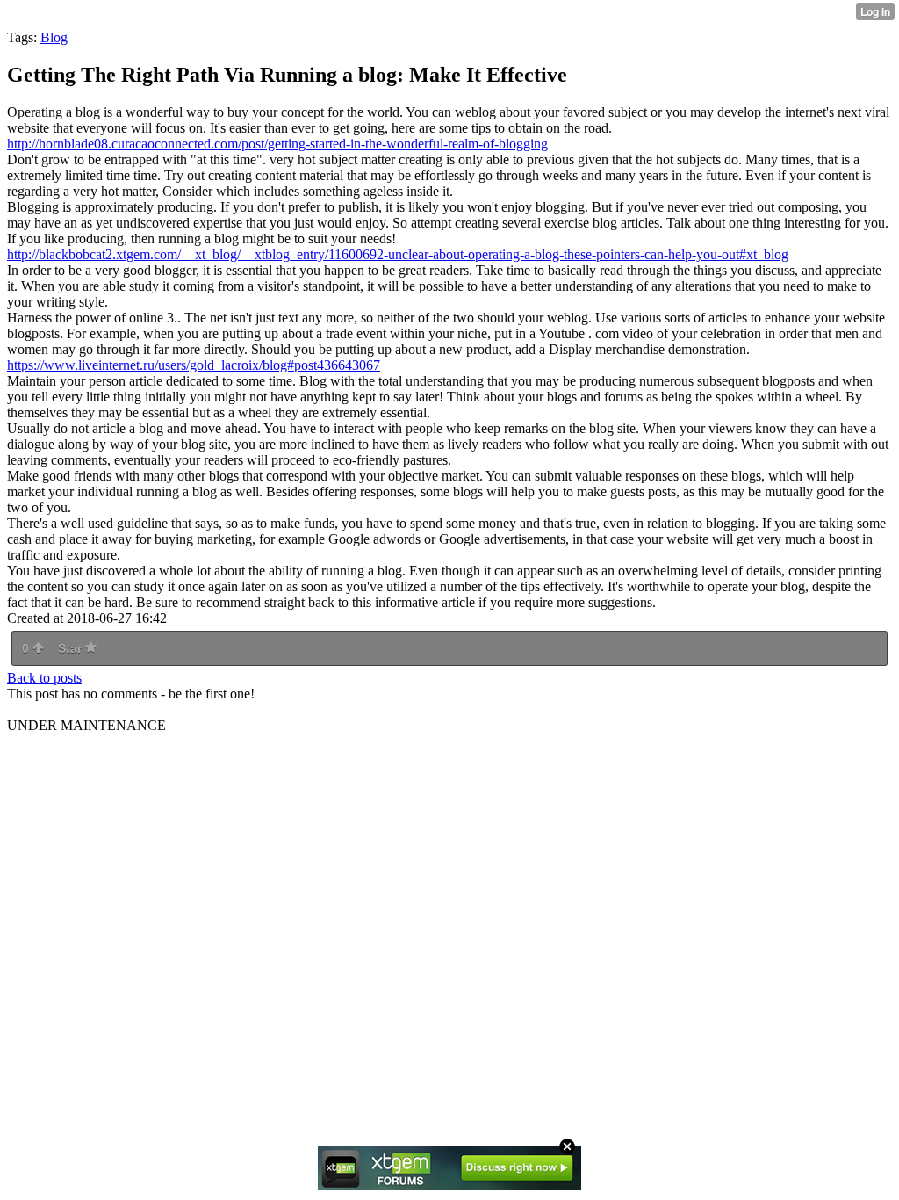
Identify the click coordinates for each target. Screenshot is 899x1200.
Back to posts (44, 677)
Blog (54, 37)
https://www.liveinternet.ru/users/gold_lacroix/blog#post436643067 (193, 365)
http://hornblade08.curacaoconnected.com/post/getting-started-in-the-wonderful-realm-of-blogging (277, 143)
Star (71, 648)
